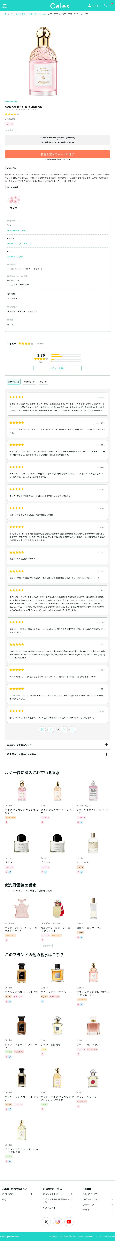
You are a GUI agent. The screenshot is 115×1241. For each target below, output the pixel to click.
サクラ (10, 243)
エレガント (12, 284)
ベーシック (24, 284)
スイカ (24, 230)
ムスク (20, 256)
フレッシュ (12, 298)
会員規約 (89, 1236)
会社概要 (53, 1236)
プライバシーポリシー (105, 1236)
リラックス (33, 311)
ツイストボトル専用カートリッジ (57, 1201)
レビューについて (92, 1199)
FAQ (4, 1199)
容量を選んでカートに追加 (57, 154)
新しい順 (43, 381)
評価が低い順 (29, 381)
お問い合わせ (9, 1194)
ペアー (26, 243)
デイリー (21, 311)
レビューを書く (57, 368)
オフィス (11, 311)
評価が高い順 (13, 381)
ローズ (18, 243)
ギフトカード (49, 1207)
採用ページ (88, 1204)
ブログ (86, 1210)
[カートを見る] (110, 5)
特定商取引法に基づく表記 (71, 1236)
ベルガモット (13, 230)
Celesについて (90, 1194)
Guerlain (12, 101)
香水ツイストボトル (52, 1194)
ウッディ (11, 256)
